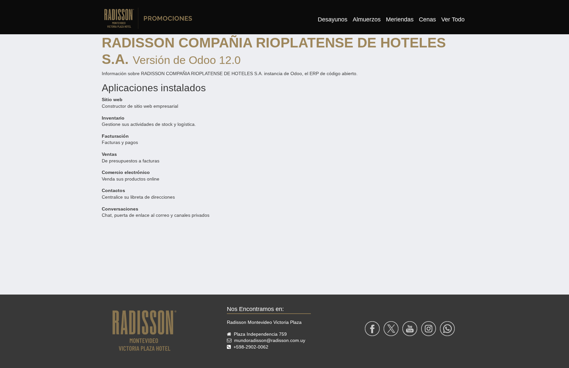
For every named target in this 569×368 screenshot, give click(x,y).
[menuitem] (332, 19)
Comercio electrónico (126, 172)
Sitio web (112, 99)
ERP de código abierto (333, 73)
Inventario (113, 118)
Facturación (115, 136)
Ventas (109, 154)
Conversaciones (120, 209)
